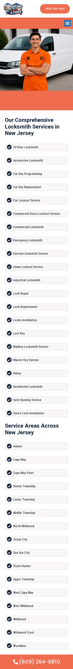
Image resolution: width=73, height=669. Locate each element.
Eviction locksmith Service (30, 253)
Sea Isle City (21, 553)
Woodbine (19, 646)
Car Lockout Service (26, 200)
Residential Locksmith (27, 386)
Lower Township (24, 499)
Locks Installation (25, 320)
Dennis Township (24, 486)
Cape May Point (23, 473)
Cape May (19, 459)
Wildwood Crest (23, 632)
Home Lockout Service (28, 267)
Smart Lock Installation (28, 413)
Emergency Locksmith (27, 240)
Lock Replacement (25, 307)
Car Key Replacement (27, 187)
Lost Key (19, 333)
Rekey (17, 373)
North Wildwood (23, 526)
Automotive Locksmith (28, 160)
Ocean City (20, 539)
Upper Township (23, 579)
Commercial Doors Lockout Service (36, 214)
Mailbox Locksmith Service (30, 347)
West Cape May (23, 592)
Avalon (17, 446)
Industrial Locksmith (26, 280)
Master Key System (26, 360)
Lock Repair (21, 293)
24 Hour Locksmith (25, 147)
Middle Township (24, 513)
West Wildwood (23, 606)
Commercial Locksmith (28, 227)
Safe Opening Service (27, 400)
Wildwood (19, 619)
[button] (67, 23)
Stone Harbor (22, 566)
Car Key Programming (27, 174)
